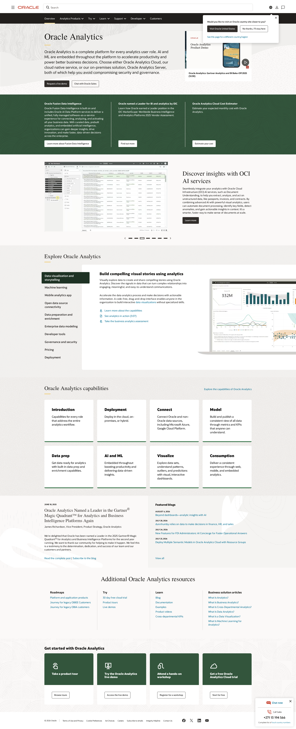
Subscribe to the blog (84, 558)
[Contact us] (283, 7)
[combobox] (148, 7)
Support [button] (118, 18)
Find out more (128, 143)
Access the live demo (117, 694)
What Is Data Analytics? (221, 611)
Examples (161, 607)
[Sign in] (277, 7)
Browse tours (60, 694)
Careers (121, 720)
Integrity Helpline (153, 720)
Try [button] (90, 18)
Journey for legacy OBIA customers (69, 607)
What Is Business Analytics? (223, 602)
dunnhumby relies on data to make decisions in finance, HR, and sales (194, 524)
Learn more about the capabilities (123, 310)
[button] (13, 7)
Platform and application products (69, 597)
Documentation (164, 602)
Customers (156, 18)
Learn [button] (103, 18)
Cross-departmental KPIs (169, 616)
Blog (158, 597)
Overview (49, 18)
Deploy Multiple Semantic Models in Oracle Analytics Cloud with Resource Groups (200, 542)
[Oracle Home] (28, 7)
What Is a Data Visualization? (224, 616)
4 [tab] (148, 238)
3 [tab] (142, 238)
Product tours (110, 602)
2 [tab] (136, 238)
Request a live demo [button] (57, 83)
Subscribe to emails (135, 720)
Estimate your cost (204, 143)
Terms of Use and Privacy (73, 720)
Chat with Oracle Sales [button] (85, 83)
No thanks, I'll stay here (254, 28)
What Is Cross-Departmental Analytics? (229, 607)
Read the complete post (57, 558)
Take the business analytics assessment (126, 321)
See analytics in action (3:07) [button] (120, 315)
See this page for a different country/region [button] (227, 36)
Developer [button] (136, 18)
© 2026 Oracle (50, 720)
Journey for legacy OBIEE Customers (70, 602)
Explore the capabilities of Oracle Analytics (228, 389)
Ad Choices (110, 720)
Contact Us (167, 720)
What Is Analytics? (218, 597)
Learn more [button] (189, 220)
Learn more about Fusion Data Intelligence (68, 143)
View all (159, 558)
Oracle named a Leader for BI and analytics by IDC (147, 103)
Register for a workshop (171, 694)
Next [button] (171, 238)
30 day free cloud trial (115, 597)
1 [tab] (130, 238)
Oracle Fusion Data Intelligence (62, 103)
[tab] (66, 278)
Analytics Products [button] (70, 18)
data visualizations (146, 302)
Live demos (109, 607)
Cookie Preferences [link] (94, 720)
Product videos (164, 611)
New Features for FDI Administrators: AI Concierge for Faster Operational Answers (201, 533)
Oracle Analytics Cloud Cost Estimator (215, 103)
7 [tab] (165, 238)
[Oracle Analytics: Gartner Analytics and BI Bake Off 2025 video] (218, 50)
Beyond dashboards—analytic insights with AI (180, 515)
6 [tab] (160, 238)
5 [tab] (154, 238)
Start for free (218, 694)
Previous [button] (125, 238)
